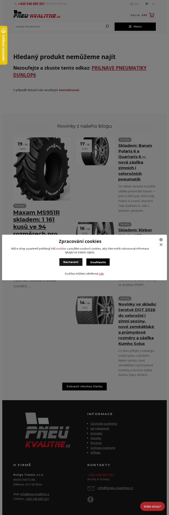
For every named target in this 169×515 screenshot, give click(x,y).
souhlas (61, 248)
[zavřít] (161, 241)
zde (101, 273)
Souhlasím (98, 262)
